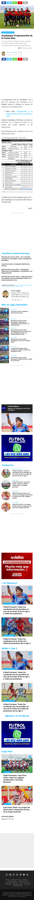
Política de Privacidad (11, 882)
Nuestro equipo (12, 881)
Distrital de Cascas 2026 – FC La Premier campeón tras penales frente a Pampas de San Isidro (16, 258)
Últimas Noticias (23, 881)
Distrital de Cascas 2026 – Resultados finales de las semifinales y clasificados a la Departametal (16, 271)
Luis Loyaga (13, 52)
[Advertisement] (17, 80)
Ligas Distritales (17, 286)
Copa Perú (8, 884)
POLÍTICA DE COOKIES (24, 882)
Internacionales (17, 885)
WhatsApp (27, 884)
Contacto (25, 879)
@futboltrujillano (7, 816)
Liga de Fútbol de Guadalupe (23, 285)
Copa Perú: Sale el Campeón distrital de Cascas (15, 265)
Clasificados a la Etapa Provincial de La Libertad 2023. (19, 113)
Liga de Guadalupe (6, 286)
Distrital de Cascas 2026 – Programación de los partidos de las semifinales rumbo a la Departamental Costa (16, 278)
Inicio (7, 879)
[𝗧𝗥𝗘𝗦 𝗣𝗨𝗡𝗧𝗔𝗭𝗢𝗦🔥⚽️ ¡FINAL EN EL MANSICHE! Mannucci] (17, 429)
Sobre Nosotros (16, 879)
